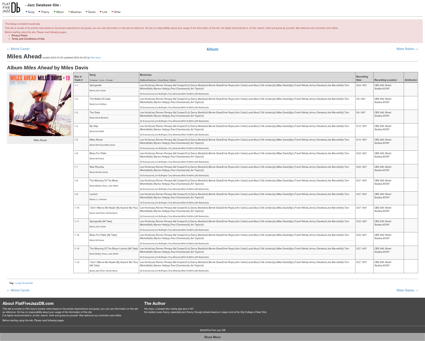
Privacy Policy (20, 35)
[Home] (11, 7)
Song (31, 12)
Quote (91, 12)
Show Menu (212, 337)
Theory (45, 12)
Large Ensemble (24, 283)
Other (117, 12)
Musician (76, 12)
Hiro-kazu (96, 57)
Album (60, 12)
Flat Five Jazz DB (216, 330)
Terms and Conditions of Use (28, 38)
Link (104, 12)
